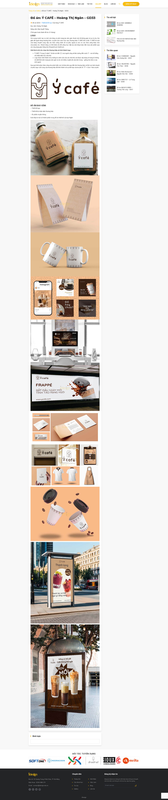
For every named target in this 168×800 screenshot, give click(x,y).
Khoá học (71, 4)
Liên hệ (113, 4)
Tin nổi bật (111, 17)
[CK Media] (114, 761)
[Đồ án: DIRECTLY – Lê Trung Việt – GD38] (111, 81)
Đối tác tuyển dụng (84, 754)
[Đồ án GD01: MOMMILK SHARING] (111, 24)
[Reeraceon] (39, 761)
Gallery (98, 4)
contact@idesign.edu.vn (40, 785)
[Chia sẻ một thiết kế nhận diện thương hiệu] (111, 40)
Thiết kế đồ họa (47, 23)
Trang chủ (32, 11)
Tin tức (89, 4)
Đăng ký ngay (131, 4)
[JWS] (58, 761)
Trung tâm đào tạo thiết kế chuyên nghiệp (41, 4)
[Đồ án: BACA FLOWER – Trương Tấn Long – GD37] (111, 88)
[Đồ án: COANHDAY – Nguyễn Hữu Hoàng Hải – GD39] (111, 57)
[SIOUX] (95, 761)
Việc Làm (81, 4)
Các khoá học (78, 782)
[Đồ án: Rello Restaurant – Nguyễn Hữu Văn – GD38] (111, 73)
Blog (106, 4)
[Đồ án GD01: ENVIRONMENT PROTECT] (111, 32)
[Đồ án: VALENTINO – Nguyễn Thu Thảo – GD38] (111, 65)
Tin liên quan (112, 50)
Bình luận (37, 736)
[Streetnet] (77, 761)
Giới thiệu (61, 4)
